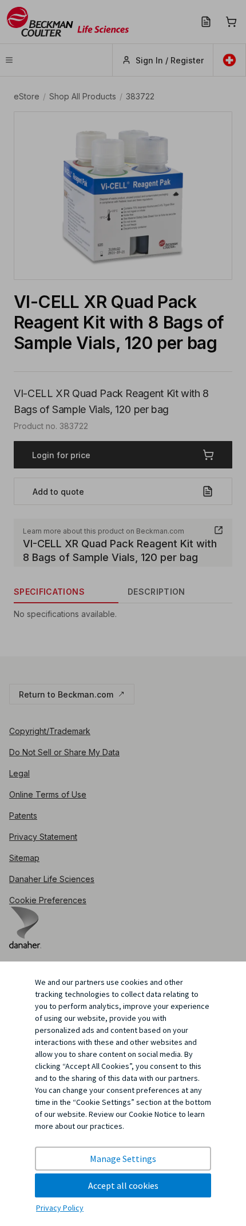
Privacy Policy (60, 1208)
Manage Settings (123, 1158)
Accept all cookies (123, 1185)
